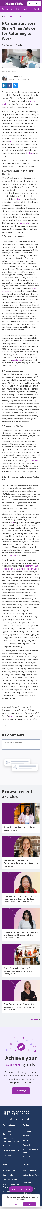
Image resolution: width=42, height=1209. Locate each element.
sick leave (29, 153)
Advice (27, 9)
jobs (12, 141)
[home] (14, 4)
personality (25, 223)
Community (7, 9)
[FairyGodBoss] (16, 1113)
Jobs (18, 9)
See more (34, 1020)
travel (11, 716)
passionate (17, 360)
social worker (32, 460)
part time (16, 199)
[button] (4, 85)
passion (13, 555)
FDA (12, 522)
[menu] (3, 2)
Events (37, 9)
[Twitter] (16, 1119)
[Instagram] (10, 1119)
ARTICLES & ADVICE (12, 16)
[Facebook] (5, 1119)
